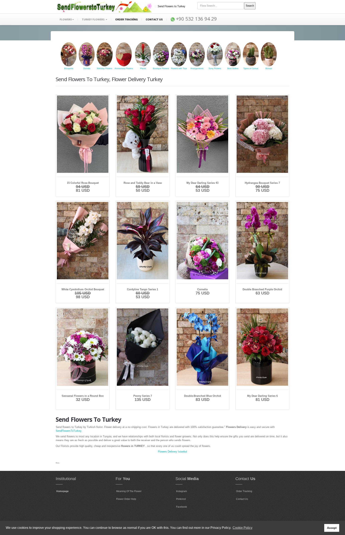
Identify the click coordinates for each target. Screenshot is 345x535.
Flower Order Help (126, 499)
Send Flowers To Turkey (88, 419)
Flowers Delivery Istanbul (172, 451)
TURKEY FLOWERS (93, 19)
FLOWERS (66, 19)
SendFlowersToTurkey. (69, 430)
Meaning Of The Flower (129, 491)
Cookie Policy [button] (242, 527)
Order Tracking (244, 491)
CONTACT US (154, 19)
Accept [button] (332, 527)
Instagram (181, 491)
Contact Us (242, 499)
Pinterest (181, 499)
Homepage (62, 491)
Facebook (181, 506)
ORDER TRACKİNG (126, 19)
